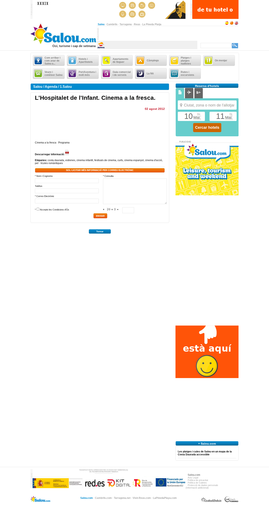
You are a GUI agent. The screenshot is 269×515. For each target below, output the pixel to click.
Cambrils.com (103, 498)
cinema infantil (84, 160)
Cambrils (112, 24)
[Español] (227, 24)
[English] (236, 24)
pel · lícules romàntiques (49, 163)
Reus (137, 24)
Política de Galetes (197, 482)
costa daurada (56, 160)
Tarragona (126, 24)
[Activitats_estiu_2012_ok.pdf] (67, 154)
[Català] (231, 24)
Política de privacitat (198, 480)
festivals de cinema (105, 160)
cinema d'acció (153, 160)
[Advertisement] (148, 34)
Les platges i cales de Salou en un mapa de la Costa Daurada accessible (205, 453)
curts (120, 160)
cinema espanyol (134, 160)
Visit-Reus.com (142, 498)
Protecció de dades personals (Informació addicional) (202, 486)
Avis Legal (193, 477)
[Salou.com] (63, 43)
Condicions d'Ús (61, 209)
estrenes (70, 160)
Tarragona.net (122, 498)
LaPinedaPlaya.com (165, 498)
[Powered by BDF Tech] (231, 501)
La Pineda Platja (151, 24)
